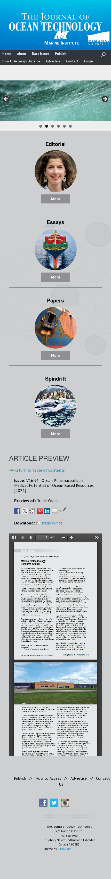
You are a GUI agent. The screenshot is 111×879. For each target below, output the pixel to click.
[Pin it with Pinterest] (40, 511)
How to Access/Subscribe (21, 61)
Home (6, 54)
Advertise (53, 61)
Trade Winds (51, 522)
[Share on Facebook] (17, 511)
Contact (72, 61)
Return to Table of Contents (39, 470)
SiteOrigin (65, 849)
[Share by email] (55, 511)
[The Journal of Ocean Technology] (55, 22)
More (55, 198)
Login (88, 61)
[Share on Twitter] (25, 511)
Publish (60, 54)
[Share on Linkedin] (47, 511)
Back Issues (40, 54)
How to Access (48, 778)
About (21, 54)
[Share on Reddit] (32, 511)
